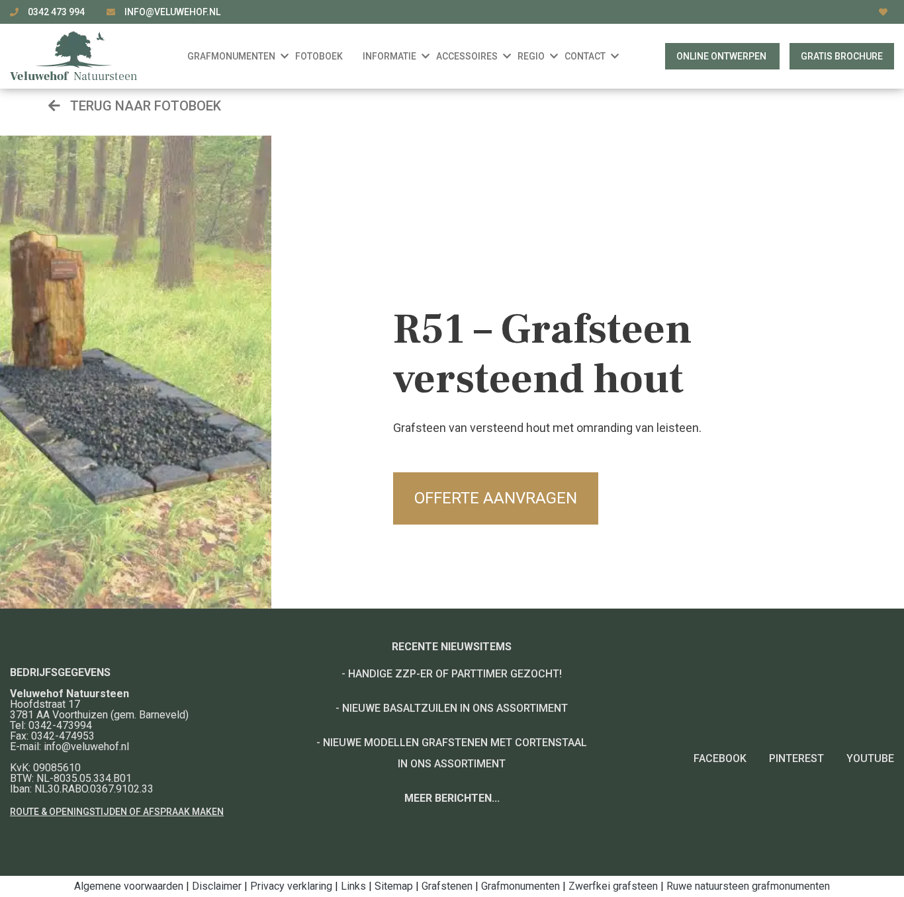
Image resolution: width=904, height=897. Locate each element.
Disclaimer (217, 886)
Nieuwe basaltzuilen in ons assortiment (455, 708)
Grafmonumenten (520, 886)
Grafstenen (447, 886)
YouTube (870, 758)
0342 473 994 (57, 12)
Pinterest (796, 758)
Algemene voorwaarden (128, 886)
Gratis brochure (842, 56)
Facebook (720, 758)
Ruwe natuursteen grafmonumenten (748, 886)
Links (353, 886)
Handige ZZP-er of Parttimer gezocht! (455, 673)
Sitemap (394, 886)
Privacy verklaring (291, 886)
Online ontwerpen (722, 56)
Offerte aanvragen (495, 498)
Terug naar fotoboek (144, 106)
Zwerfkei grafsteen (613, 886)
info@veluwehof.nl (172, 12)
